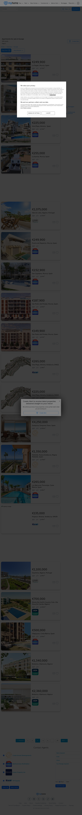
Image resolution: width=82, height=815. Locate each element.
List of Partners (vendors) (25, 108)
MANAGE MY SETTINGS (34, 113)
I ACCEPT (48, 113)
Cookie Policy (53, 94)
